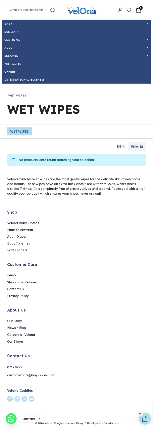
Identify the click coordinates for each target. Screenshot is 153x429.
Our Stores (15, 341)
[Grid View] (119, 146)
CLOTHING (12, 39)
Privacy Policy (18, 296)
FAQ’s (11, 275)
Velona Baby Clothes (23, 223)
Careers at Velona (21, 335)
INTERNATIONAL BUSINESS (24, 79)
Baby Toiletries (18, 243)
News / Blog (16, 328)
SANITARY (11, 32)
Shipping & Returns (21, 282)
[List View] (123, 146)
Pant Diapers (17, 250)
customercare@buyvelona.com (31, 375)
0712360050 (16, 367)
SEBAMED (11, 55)
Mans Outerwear (20, 230)
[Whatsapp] (11, 418)
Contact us (15, 289)
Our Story (14, 321)
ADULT (9, 47)
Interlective (111, 423)
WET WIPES (12, 63)
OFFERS (10, 71)
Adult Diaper (17, 237)
